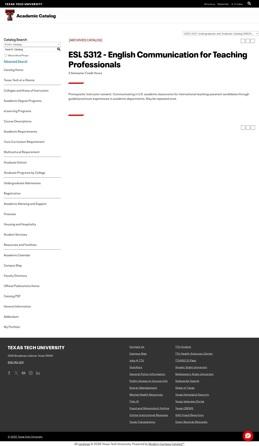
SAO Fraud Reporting (189, 415)
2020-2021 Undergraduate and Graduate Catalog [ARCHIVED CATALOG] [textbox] (221, 33)
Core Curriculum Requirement (24, 141)
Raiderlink (223, 4)
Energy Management (143, 387)
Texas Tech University (23, 4)
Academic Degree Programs (23, 100)
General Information (17, 306)
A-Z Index (237, 4)
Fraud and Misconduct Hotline (149, 408)
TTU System (183, 346)
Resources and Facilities (20, 244)
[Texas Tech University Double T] (7, 15)
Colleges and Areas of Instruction (26, 90)
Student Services (15, 234)
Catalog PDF (12, 295)
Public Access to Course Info (149, 380)
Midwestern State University (194, 374)
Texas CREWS (184, 408)
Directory (209, 4)
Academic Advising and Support (25, 203)
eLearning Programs (17, 110)
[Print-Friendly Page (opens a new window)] (248, 41)
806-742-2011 (16, 362)
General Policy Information (147, 374)
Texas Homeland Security (192, 394)
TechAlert (136, 367)
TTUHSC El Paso (185, 360)
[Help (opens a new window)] (253, 41)
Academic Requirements (20, 131)
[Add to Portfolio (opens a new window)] (243, 41)
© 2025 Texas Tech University (25, 436)
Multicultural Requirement (22, 151)
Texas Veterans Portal (189, 401)
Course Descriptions (17, 121)
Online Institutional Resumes (149, 415)
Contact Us (137, 346)
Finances (10, 213)
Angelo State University (191, 367)
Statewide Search (187, 380)
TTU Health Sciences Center (194, 353)
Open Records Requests (191, 421)
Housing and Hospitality (20, 224)
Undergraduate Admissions (22, 182)
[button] (248, 436)
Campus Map (13, 265)
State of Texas (185, 387)
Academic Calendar (17, 254)
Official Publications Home (21, 285)
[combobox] (221, 33)
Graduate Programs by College (24, 172)
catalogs (84, 443)
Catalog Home (13, 69)
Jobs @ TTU (137, 360)
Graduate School (15, 162)
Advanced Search (15, 61)
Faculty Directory (15, 275)
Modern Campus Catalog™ (166, 443)
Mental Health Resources (146, 394)
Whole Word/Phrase (18, 55)
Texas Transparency (142, 421)
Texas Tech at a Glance (19, 79)
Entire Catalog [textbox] (13, 44)
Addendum (11, 316)
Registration (12, 193)
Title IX (134, 401)
